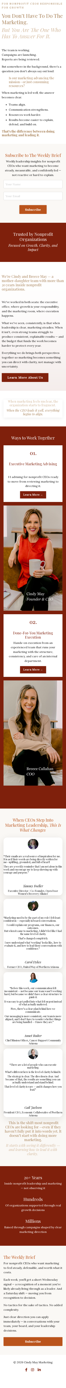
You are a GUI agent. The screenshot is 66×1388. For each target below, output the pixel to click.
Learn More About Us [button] (25, 377)
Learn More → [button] (33, 494)
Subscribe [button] (33, 210)
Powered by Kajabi (33, 1378)
